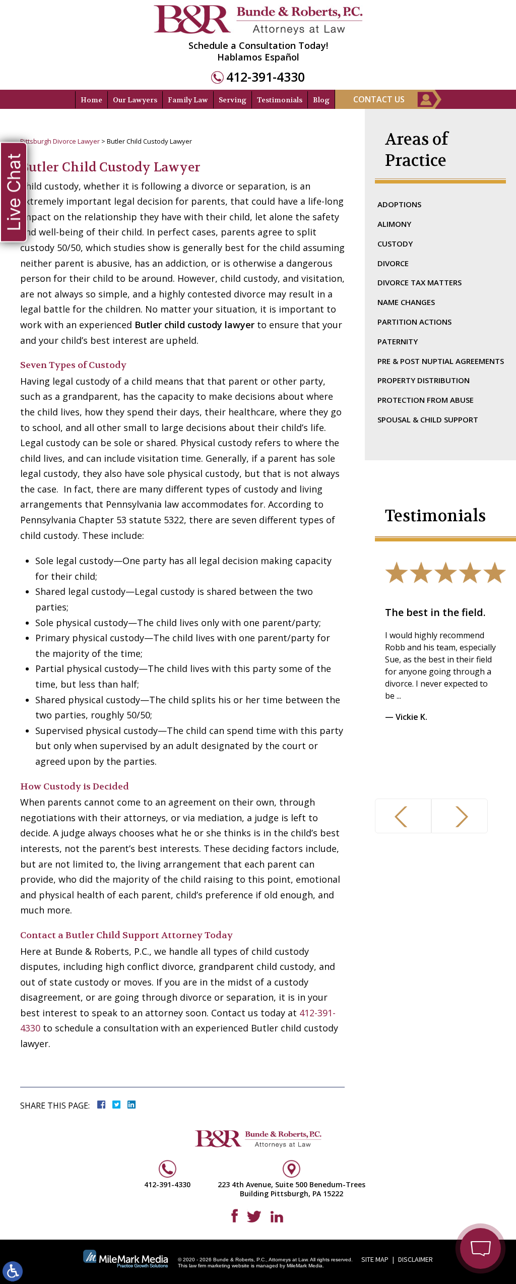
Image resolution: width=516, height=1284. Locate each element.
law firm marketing (209, 1265)
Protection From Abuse (425, 400)
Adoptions (399, 204)
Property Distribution (423, 380)
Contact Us (379, 99)
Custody (395, 243)
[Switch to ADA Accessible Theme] (13, 1271)
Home (91, 99)
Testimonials (279, 99)
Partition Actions (414, 322)
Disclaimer (415, 1259)
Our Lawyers (135, 99)
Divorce (393, 263)
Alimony (394, 224)
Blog (321, 99)
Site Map (375, 1259)
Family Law (188, 99)
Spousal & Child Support (427, 419)
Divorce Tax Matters (419, 282)
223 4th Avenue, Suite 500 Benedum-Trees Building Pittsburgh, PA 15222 (291, 1189)
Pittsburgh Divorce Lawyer (60, 141)
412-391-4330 (265, 77)
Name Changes (406, 302)
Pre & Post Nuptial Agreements (440, 361)
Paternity (397, 341)
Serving (232, 99)
